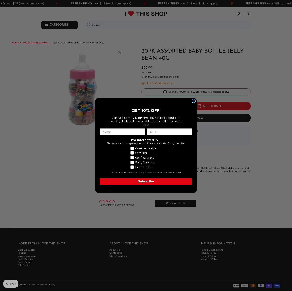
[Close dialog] (193, 101)
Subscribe (146, 181)
